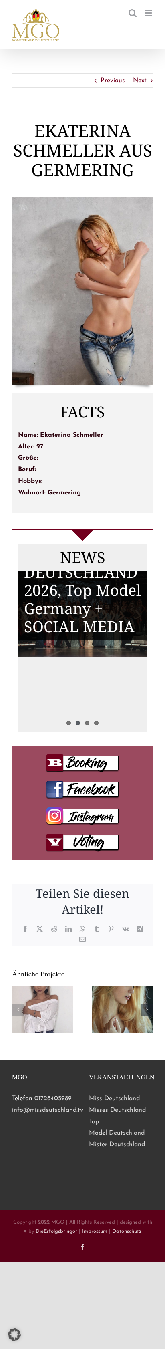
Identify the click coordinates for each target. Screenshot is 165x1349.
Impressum (94, 1231)
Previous (113, 80)
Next (140, 80)
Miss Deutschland (114, 1098)
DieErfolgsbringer (56, 1231)
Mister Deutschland (117, 1144)
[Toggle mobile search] (133, 13)
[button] (18, 1010)
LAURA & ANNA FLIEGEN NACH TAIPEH (82, 668)
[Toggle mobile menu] (149, 13)
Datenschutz (126, 1231)
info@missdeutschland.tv (47, 1110)
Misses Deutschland (117, 1110)
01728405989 (53, 1098)
